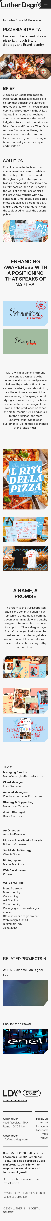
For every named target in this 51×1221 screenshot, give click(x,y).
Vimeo (44, 1137)
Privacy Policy (11, 1192)
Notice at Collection (15, 1196)
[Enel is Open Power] (25, 1037)
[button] (46, 4)
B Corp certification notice (15, 1100)
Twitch (44, 1133)
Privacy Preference (33, 1192)
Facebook (42, 1130)
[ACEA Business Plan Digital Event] (25, 986)
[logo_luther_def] (20, 4)
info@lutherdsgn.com (15, 1139)
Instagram (42, 1126)
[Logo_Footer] (22, 1093)
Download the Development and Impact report (21, 1181)
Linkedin (43, 1122)
